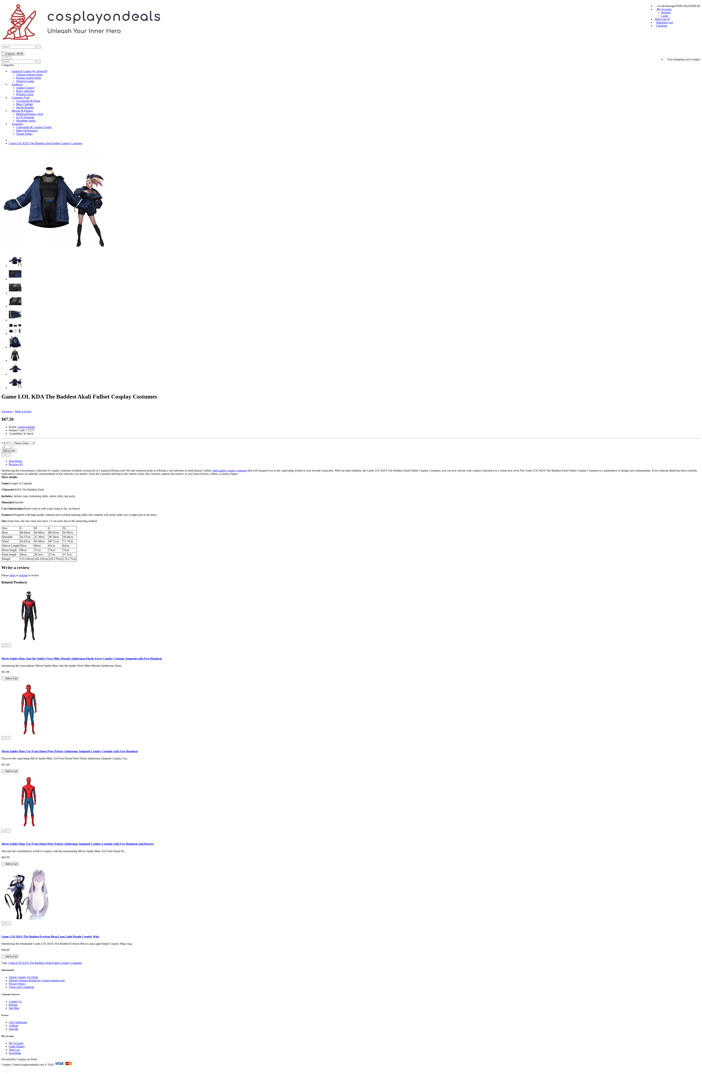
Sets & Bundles (25, 107)
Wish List (14, 1049)
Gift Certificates (18, 1022)
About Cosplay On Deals (23, 977)
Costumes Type (21, 97)
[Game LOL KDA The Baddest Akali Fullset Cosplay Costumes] (15, 265)
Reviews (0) (16, 464)
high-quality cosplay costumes (229, 470)
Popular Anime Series (28, 77)
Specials (13, 1028)
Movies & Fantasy (22, 110)
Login (664, 15)
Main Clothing (24, 104)
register (23, 575)
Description (15, 461)
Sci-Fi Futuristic (25, 117)
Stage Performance (27, 130)
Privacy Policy (17, 983)
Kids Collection (25, 91)
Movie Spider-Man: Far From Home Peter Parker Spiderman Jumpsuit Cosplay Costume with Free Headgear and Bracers (77, 843)
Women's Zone (24, 94)
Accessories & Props (28, 100)
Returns (13, 1004)
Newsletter (15, 1053)
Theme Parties (24, 133)
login (12, 575)
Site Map (14, 1008)
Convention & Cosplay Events (33, 127)
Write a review (23, 411)
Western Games (25, 81)
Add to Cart (9, 450)
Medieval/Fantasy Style (29, 114)
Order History (17, 1046)
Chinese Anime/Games (29, 74)
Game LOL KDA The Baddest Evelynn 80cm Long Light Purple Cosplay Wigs (50, 936)
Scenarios (17, 123)
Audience (17, 84)
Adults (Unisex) (25, 87)
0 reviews (7, 411)
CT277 (5, 443)
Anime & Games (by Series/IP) (30, 71)
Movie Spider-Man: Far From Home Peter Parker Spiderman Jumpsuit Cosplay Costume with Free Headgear (69, 751)
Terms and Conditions (21, 987)
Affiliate (13, 1025)
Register (666, 12)
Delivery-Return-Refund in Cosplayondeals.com (37, 980)
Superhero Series (26, 120)
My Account (16, 1043)
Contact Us (15, 1001)
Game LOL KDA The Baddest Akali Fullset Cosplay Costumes (45, 143)
